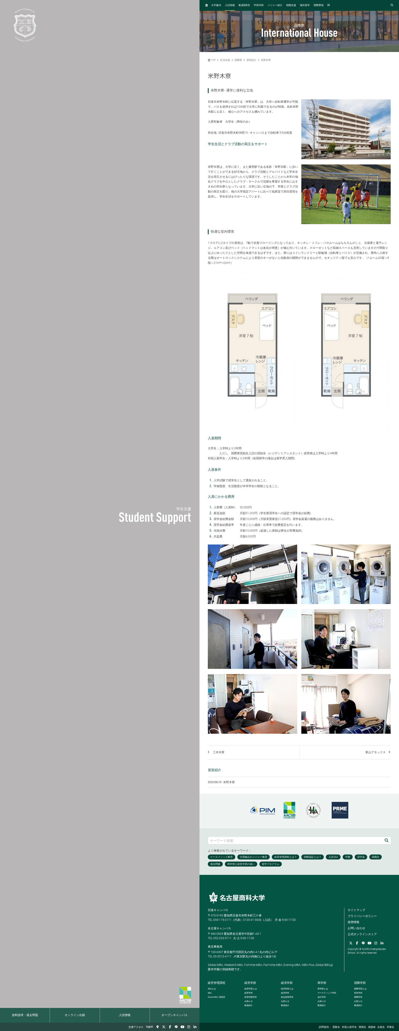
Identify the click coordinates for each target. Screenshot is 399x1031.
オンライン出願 (75, 1015)
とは (212, 989)
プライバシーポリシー (362, 916)
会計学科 (322, 997)
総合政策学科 (287, 997)
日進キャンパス (218, 910)
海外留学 (305, 5)
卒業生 (390, 1027)
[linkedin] (195, 1027)
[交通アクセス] (157, 1027)
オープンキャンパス (174, 1015)
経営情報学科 (250, 997)
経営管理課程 (216, 982)
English (149, 1026)
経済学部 (287, 982)
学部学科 (259, 5)
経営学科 (248, 993)
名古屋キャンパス (219, 928)
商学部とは (323, 989)
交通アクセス (135, 1027)
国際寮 (238, 60)
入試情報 (125, 1015)
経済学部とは (287, 989)
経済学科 (285, 993)
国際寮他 (319, 5)
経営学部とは (250, 989)
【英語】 (217, 997)
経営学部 (250, 982)
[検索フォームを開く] (392, 5)
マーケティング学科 (327, 993)
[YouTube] (182, 1027)
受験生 (336, 1027)
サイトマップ (356, 910)
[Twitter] (164, 1027)
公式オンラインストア (362, 934)
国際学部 (360, 982)
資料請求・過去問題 (25, 1015)
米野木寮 (266, 60)
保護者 (372, 1027)
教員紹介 (248, 1005)
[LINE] (176, 1027)
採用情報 (353, 922)
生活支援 (225, 60)
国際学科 (358, 997)
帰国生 (362, 1027)
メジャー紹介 (274, 5)
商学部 (322, 982)
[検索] (386, 840)
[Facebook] (170, 1027)
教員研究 (244, 5)
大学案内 (216, 5)
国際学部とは (360, 989)
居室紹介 (251, 60)
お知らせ (248, 1001)
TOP (213, 60)
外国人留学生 (349, 1027)
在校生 (381, 1027)
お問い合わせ (356, 928)
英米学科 (358, 993)
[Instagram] (189, 1027)
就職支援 (291, 5)
